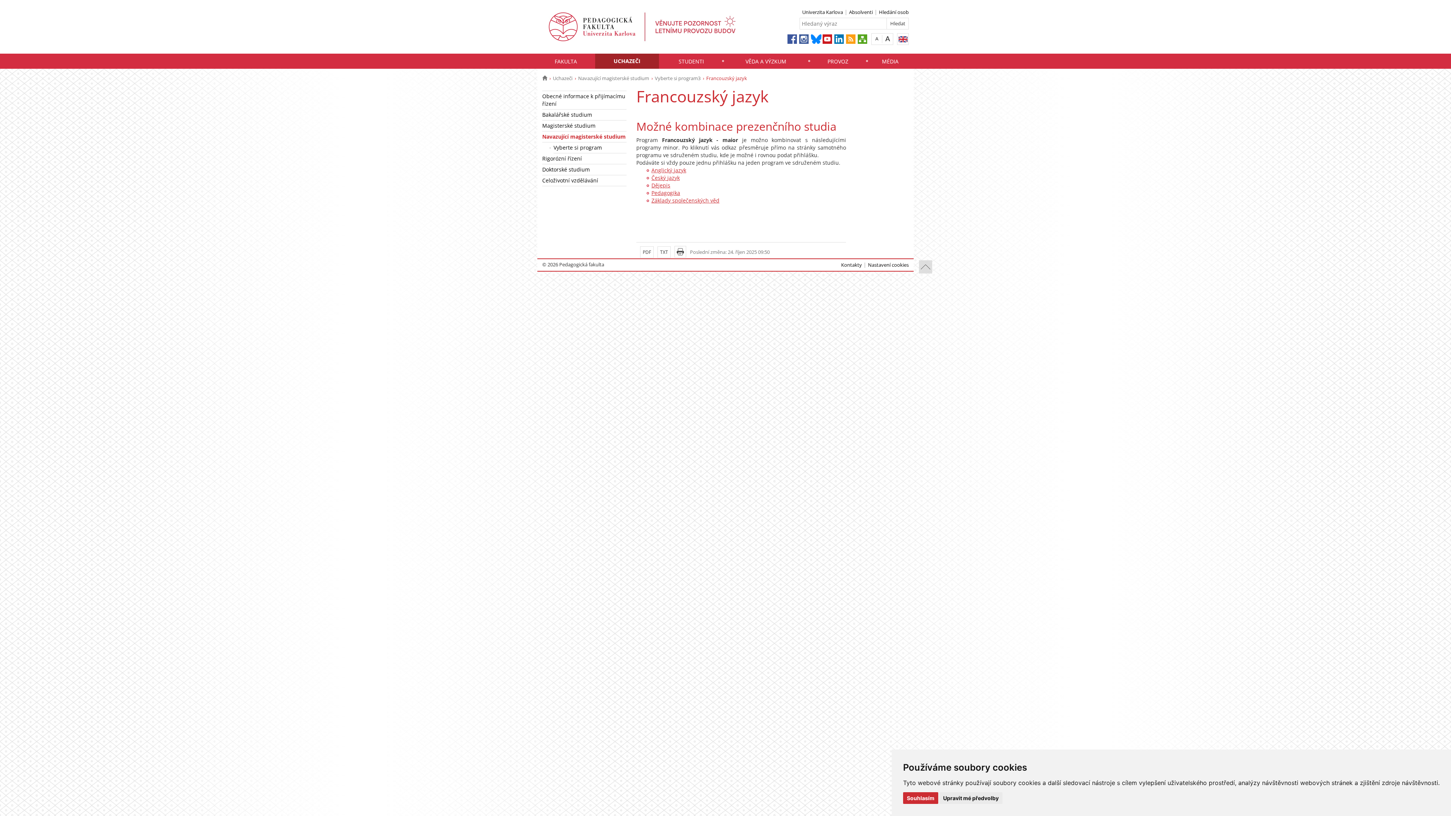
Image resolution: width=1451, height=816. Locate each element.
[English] (903, 39)
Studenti (691, 61)
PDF (647, 252)
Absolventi (861, 12)
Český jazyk (665, 177)
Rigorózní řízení (562, 158)
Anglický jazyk (668, 170)
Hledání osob (894, 12)
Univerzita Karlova (822, 12)
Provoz (838, 61)
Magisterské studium (569, 125)
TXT (664, 252)
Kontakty (851, 264)
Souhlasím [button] (920, 798)
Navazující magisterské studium (613, 78)
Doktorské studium (566, 169)
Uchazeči (627, 61)
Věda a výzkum (766, 61)
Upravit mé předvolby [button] (971, 798)
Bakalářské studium (567, 114)
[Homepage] (544, 78)
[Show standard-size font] (877, 39)
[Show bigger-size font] (888, 39)
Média (890, 61)
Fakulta (566, 61)
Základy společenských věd (685, 200)
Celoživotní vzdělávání (570, 180)
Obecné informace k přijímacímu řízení (583, 100)
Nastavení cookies (888, 264)
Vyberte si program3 (678, 78)
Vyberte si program (578, 147)
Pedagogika (665, 192)
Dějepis (660, 185)
